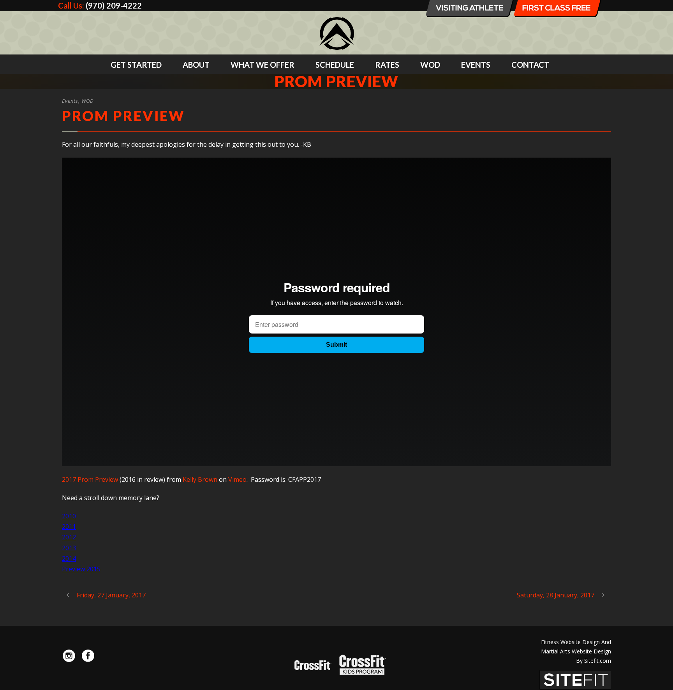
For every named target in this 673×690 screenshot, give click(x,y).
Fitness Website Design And (576, 642)
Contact (530, 64)
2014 (69, 558)
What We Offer (262, 64)
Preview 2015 (81, 569)
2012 (69, 537)
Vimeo (237, 479)
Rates (387, 64)
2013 (69, 548)
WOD (430, 64)
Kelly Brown (200, 479)
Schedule (334, 64)
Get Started (136, 64)
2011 (69, 526)
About (196, 64)
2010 (69, 516)
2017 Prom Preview (90, 479)
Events (475, 64)
